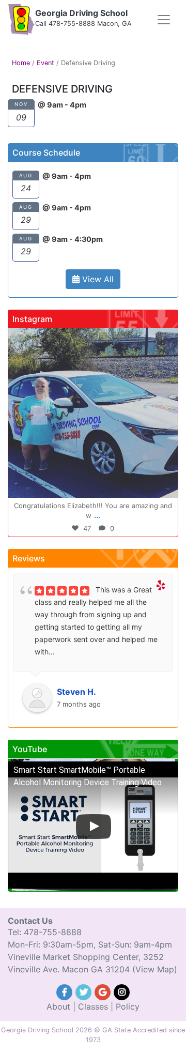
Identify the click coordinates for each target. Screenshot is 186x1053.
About (58, 1006)
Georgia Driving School (81, 13)
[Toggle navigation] (164, 19)
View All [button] (97, 279)
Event (45, 63)
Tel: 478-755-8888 (45, 932)
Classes (93, 1006)
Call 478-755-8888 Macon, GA (83, 23)
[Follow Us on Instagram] (122, 991)
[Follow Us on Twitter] (85, 991)
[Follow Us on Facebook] (65, 991)
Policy (128, 1006)
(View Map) (154, 969)
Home (21, 63)
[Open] (93, 413)
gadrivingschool (91, 338)
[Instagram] (165, 485)
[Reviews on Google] (104, 991)
